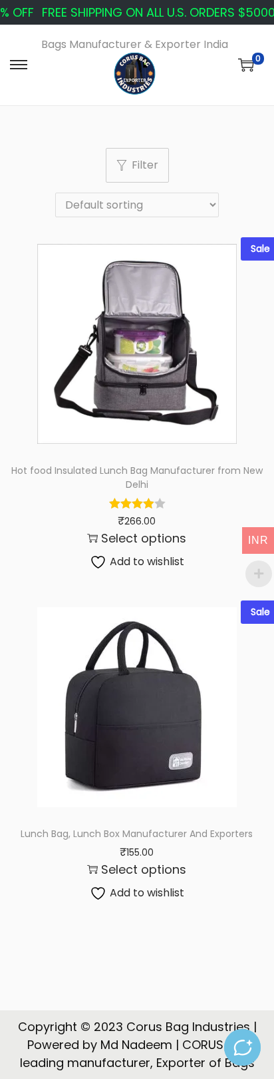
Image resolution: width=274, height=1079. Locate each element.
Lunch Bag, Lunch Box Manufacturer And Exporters (137, 833)
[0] (246, 65)
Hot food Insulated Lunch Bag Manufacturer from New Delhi (137, 477)
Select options (143, 538)
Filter (145, 165)
